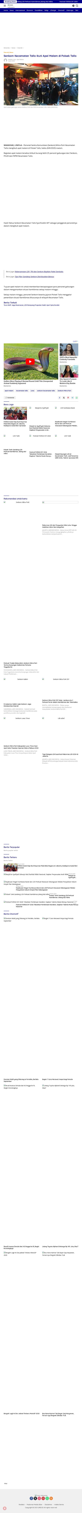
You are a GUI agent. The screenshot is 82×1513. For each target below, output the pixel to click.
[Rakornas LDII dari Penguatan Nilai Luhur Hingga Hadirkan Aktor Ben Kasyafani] (60, 512)
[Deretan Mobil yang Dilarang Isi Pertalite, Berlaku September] (22, 997)
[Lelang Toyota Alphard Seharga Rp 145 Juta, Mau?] (60, 1164)
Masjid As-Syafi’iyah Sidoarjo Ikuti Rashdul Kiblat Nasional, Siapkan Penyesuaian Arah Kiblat (39, 428)
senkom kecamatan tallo (46, 391)
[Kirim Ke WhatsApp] (76, 397)
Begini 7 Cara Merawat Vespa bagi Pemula (57, 1079)
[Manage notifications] (4, 1508)
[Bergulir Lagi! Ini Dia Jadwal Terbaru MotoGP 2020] (22, 1332)
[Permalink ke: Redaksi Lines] (5, 60)
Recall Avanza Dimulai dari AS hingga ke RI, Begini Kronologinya (21, 1247)
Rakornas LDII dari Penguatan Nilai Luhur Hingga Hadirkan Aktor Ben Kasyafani (59, 526)
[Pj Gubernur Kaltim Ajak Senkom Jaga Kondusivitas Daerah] (22, 690)
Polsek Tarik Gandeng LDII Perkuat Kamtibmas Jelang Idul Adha (15, 451)
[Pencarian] (77, 5)
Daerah (6, 52)
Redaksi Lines (12, 59)
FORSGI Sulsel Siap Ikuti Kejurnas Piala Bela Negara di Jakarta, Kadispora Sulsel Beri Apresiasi (15, 424)
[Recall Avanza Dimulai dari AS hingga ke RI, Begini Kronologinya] (22, 1164)
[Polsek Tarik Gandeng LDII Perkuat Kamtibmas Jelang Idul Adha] (15, 441)
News (11, 52)
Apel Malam (20, 59)
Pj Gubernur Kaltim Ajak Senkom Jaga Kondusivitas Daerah (17, 705)
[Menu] (5, 5)
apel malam (9, 391)
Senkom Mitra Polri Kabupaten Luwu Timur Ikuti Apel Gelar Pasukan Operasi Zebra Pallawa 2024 (21, 747)
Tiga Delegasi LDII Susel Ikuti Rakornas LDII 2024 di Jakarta (60, 755)
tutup (5, 1483)
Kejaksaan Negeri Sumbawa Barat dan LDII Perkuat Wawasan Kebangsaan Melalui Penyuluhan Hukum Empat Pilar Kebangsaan (66, 424)
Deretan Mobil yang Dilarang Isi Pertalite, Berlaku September (21, 1080)
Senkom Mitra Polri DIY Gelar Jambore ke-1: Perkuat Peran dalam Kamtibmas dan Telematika (60, 701)
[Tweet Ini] (63, 397)
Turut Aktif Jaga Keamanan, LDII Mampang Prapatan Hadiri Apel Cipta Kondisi (31, 305)
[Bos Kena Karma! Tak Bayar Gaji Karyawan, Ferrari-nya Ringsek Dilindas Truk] (60, 1332)
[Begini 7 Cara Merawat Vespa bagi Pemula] (60, 997)
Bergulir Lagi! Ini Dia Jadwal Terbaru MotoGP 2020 (22, 1414)
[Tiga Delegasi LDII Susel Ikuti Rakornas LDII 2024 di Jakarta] (60, 734)
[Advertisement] (41, 27)
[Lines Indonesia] (13, 5)
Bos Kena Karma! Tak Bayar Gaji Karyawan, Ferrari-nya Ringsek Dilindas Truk (58, 1414)
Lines (32, 391)
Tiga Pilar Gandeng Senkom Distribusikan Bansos (34, 276)
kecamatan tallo (22, 391)
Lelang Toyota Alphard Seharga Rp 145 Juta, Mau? (60, 1246)
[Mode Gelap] (73, 5)
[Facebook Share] (59, 397)
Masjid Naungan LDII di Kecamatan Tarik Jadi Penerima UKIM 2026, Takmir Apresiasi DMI (66, 456)
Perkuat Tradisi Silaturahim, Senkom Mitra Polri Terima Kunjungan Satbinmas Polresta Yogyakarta (20, 665)
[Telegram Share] (72, 397)
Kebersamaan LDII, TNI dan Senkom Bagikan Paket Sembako (39, 271)
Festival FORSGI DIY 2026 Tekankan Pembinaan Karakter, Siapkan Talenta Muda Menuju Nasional (40, 454)
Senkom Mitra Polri (64, 391)
